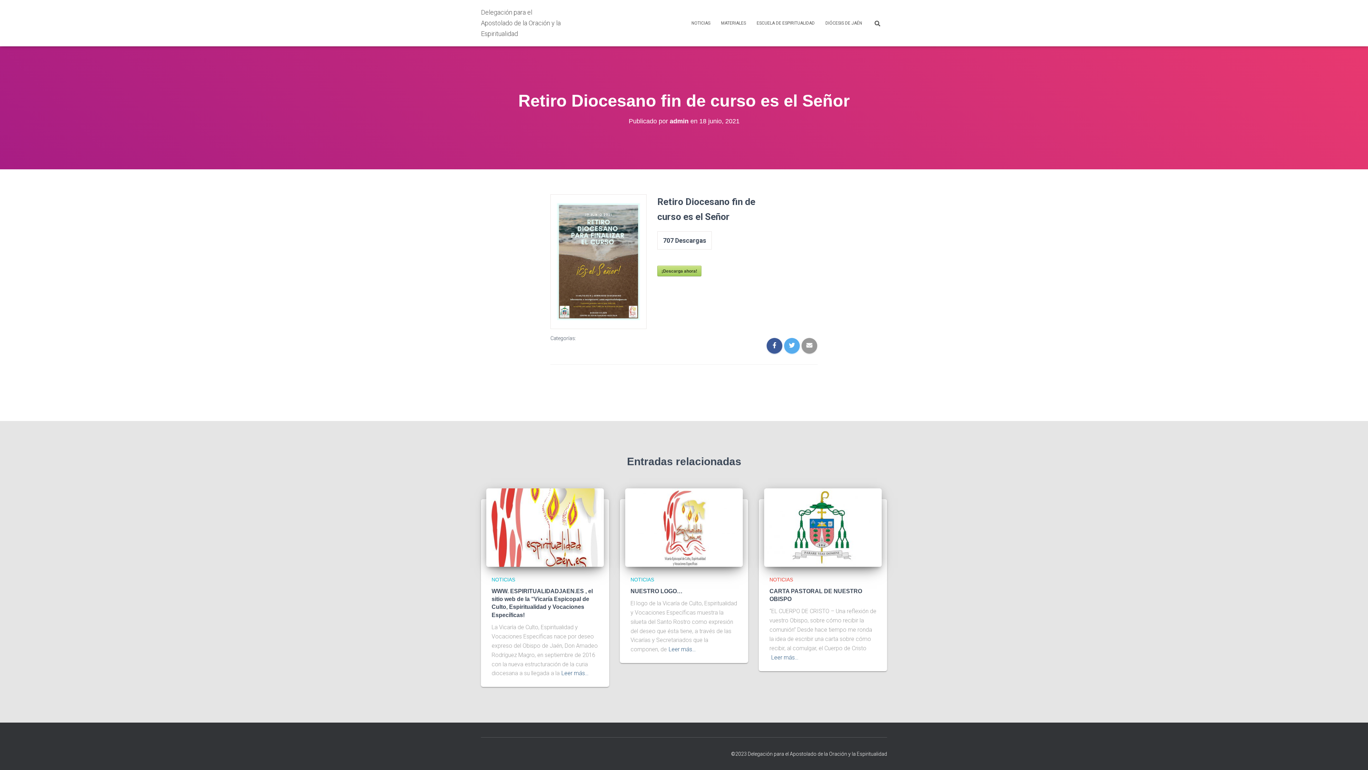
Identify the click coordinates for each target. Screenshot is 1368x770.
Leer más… (575, 673)
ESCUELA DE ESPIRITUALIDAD (786, 23)
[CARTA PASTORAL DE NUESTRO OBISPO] (823, 527)
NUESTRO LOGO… (657, 591)
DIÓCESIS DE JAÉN (843, 23)
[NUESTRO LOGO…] (684, 527)
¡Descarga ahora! (679, 271)
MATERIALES (733, 23)
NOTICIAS (700, 23)
